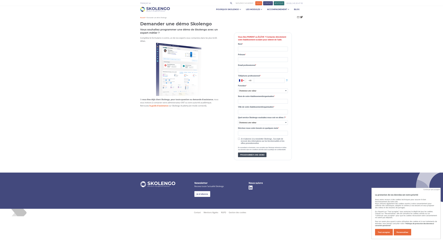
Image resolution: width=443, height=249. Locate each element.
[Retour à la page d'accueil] (155, 10)
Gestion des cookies (237, 212)
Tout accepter (384, 232)
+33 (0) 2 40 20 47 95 (294, 3)
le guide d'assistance (158, 105)
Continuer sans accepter (431, 189)
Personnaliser (402, 232)
